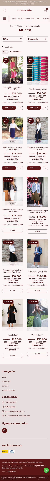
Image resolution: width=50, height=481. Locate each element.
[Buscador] (4, 10)
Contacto (5, 386)
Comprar (9, 108)
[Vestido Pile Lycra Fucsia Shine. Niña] (20, 108)
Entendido (43, 478)
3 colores (37, 83)
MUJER (20, 26)
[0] (45, 11)
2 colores (12, 264)
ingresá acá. (39, 466)
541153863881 (10, 402)
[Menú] (4, 18)
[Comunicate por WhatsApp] (46, 470)
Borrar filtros (15, 52)
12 (4, 52)
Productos (6, 381)
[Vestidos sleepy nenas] (45, 108)
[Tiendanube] (9, 472)
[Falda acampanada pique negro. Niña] (45, 168)
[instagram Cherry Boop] (4, 430)
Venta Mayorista (8, 390)
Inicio (12, 26)
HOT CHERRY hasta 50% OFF (25, 18)
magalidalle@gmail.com (15, 411)
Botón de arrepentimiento (12, 468)
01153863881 (10, 407)
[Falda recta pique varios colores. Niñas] (20, 168)
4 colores (12, 141)
